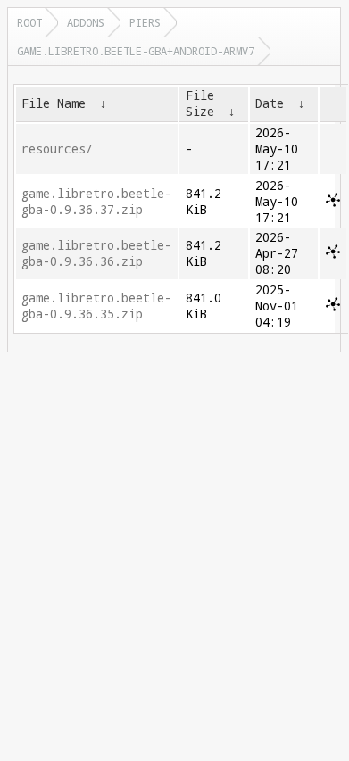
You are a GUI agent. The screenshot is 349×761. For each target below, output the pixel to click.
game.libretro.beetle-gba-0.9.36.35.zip (96, 306)
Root (29, 22)
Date (269, 103)
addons (85, 22)
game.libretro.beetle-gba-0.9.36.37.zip (96, 202)
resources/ (57, 149)
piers (145, 22)
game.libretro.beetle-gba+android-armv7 (135, 51)
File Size (200, 103)
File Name (53, 103)
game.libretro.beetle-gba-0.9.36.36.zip (96, 253)
